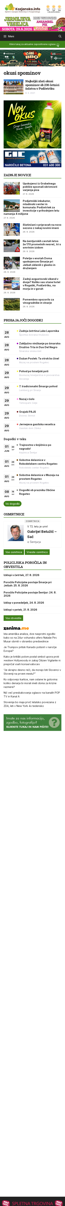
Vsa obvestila (13, 618)
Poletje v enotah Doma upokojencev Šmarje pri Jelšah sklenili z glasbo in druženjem (39, 263)
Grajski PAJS (27, 411)
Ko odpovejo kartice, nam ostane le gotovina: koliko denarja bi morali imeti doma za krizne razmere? (31, 683)
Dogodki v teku (15, 439)
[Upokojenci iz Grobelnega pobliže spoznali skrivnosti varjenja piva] (12, 188)
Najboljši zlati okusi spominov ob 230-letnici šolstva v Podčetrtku (42, 85)
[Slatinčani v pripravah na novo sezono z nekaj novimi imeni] (12, 229)
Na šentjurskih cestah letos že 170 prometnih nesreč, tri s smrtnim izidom (42, 244)
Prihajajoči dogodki (23, 320)
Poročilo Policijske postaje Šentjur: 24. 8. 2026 (30, 594)
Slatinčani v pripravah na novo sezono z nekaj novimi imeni (42, 226)
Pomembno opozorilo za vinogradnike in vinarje (38, 301)
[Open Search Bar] (60, 36)
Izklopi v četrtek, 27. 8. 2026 (21, 575)
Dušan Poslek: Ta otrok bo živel (39, 358)
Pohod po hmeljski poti (33, 371)
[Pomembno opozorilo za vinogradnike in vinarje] (12, 304)
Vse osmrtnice (13, 552)
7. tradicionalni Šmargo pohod (38, 386)
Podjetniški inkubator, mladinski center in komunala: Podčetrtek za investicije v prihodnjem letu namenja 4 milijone (31, 207)
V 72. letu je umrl (37, 526)
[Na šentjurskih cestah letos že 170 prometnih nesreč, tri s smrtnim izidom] (12, 246)
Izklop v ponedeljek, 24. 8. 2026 (24, 602)
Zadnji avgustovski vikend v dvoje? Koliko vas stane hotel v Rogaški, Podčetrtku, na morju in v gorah (41, 283)
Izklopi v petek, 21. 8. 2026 (20, 609)
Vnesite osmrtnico (37, 552)
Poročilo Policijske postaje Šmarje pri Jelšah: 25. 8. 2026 (28, 584)
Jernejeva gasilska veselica (37, 424)
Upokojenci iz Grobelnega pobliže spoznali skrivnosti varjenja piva (40, 186)
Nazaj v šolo (26, 399)
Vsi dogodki (12, 503)
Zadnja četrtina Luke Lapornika (39, 330)
